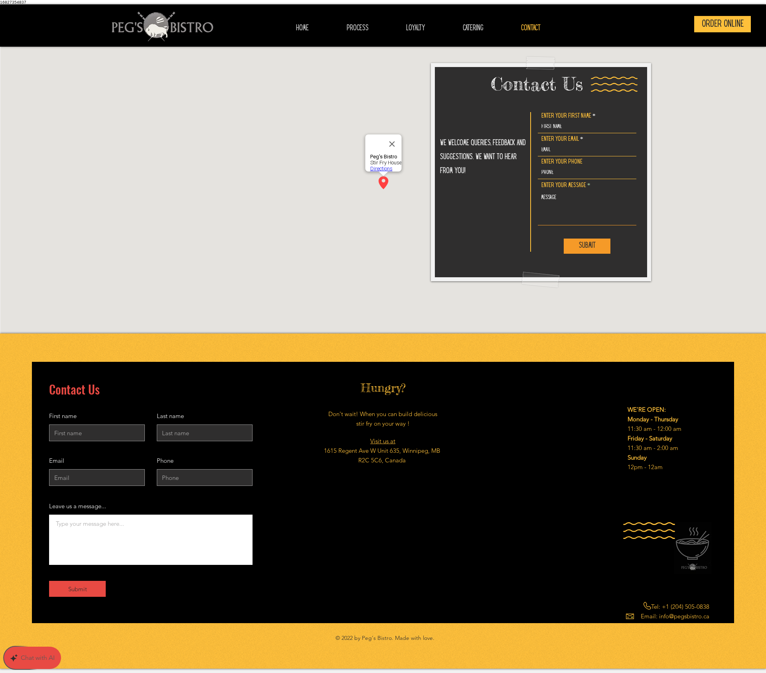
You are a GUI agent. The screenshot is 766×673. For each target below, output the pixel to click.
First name (63, 416)
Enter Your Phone (561, 162)
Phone (165, 461)
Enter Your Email (560, 139)
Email (56, 461)
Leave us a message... (77, 506)
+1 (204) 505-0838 (685, 606)
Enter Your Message (563, 185)
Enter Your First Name (566, 116)
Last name (170, 416)
